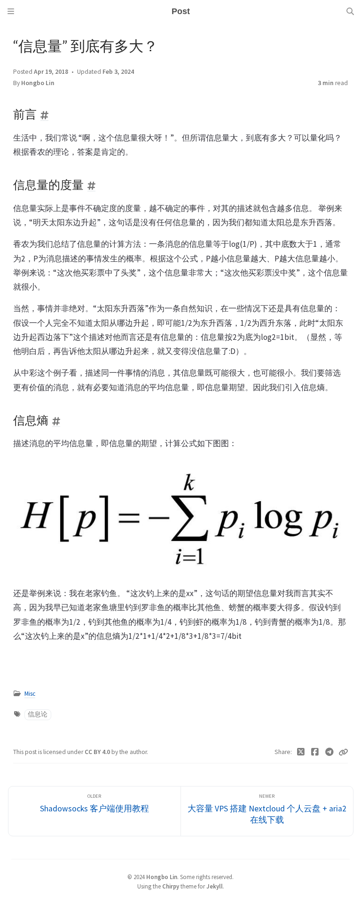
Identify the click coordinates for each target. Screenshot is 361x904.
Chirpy (170, 886)
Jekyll (214, 886)
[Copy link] (343, 752)
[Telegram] (329, 752)
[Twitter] (301, 752)
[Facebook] (315, 752)
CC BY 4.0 (98, 752)
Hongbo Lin (38, 83)
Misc (29, 694)
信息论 (37, 714)
